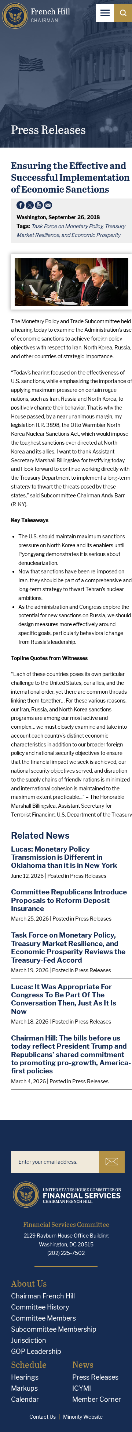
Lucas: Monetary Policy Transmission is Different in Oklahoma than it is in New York (64, 857)
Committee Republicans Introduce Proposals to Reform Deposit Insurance (69, 900)
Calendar (25, 1399)
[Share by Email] (48, 206)
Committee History (40, 1307)
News (82, 1364)
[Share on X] (30, 206)
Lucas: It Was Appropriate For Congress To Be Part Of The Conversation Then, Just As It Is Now (63, 999)
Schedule (29, 1364)
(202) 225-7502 (66, 1253)
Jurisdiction (28, 1340)
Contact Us (42, 1417)
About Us (29, 1283)
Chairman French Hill (43, 1296)
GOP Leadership (36, 1351)
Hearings (24, 1377)
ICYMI (81, 1388)
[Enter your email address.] (55, 1162)
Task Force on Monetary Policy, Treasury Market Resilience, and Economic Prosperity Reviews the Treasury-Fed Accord (68, 947)
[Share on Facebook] (20, 206)
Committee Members (43, 1318)
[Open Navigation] (105, 13)
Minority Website (83, 1417)
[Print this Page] (39, 206)
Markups (24, 1388)
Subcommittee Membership (53, 1329)
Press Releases (95, 1377)
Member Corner (96, 1399)
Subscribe (112, 1162)
